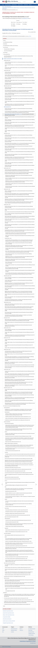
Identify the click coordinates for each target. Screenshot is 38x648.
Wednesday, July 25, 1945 (7, 275)
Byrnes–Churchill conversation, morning (18, 214)
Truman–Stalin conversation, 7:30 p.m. (20, 265)
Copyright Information (31, 633)
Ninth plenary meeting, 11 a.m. (19, 284)
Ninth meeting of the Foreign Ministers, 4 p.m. (19, 320)
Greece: (6, 480)
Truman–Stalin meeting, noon (19, 75)
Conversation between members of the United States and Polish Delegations (18, 352)
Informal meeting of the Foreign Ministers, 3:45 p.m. (18, 155)
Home (3, 628)
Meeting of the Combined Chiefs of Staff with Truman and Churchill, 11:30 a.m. (19, 246)
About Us (21, 628)
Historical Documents (14, 628)
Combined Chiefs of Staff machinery (14, 526)
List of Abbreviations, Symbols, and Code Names (10, 45)
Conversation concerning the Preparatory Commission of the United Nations (18, 300)
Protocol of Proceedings (19, 589)
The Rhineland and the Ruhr (13, 467)
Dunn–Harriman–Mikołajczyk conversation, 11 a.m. (20, 286)
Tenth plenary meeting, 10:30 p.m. (19, 335)
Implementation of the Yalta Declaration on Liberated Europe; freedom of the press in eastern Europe (19, 426)
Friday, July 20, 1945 (7, 133)
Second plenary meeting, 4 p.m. (19, 105)
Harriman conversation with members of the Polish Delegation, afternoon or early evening (19, 383)
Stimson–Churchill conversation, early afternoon (19, 78)
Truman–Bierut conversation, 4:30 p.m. (18, 254)
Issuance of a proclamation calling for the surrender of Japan (18, 541)
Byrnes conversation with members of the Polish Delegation (18, 268)
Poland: (6, 499)
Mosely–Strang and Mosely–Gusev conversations (19, 297)
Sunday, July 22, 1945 (7, 189)
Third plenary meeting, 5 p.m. (19, 126)
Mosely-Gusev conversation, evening (19, 236)
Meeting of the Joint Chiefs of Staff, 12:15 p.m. (19, 173)
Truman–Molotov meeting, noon (19, 340)
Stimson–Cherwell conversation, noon (19, 117)
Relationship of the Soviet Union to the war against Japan (19, 548)
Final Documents (6, 578)
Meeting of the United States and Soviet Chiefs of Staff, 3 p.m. (20, 304)
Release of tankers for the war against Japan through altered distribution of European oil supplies (18, 561)
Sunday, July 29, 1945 (7, 337)
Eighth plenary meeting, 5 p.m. (19, 257)
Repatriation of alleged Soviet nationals (15, 513)
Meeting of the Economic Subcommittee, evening (19, 166)
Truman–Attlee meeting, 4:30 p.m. (19, 343)
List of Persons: (5, 47)
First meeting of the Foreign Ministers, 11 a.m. (19, 91)
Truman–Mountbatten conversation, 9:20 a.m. (19, 278)
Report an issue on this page (6, 646)
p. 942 (30, 36)
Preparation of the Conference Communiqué (14, 576)
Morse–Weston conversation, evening (20, 271)
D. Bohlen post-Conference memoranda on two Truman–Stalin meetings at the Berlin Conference (19, 602)
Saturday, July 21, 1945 (7, 168)
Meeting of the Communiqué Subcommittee (19, 401)
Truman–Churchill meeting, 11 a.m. (19, 65)
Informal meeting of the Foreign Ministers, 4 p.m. (19, 225)
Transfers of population (19, 475)
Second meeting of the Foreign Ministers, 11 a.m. (19, 112)
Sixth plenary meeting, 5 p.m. (19, 200)
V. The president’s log (6, 54)
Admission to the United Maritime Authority (14, 494)
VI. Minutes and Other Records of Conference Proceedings (12, 58)
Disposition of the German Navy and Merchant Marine (19, 461)
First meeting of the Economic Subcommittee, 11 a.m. (19, 115)
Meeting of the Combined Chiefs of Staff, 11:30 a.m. (20, 219)
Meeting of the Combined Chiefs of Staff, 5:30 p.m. (18, 260)
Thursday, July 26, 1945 (7, 302)
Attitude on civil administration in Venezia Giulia (16, 531)
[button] (7, 5)
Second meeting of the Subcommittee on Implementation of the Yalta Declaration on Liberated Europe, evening (19, 274)
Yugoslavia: (6, 528)
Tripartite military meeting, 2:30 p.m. (19, 249)
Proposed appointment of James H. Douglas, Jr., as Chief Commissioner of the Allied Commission (20, 497)
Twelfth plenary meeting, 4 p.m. (19, 398)
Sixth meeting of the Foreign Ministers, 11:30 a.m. (20, 217)
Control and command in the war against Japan (16, 545)
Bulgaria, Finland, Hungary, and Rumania (11, 443)
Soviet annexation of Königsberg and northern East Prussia (19, 465)
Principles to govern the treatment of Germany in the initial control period (20, 454)
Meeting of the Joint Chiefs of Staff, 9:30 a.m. (19, 207)
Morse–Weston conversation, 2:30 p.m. (19, 222)
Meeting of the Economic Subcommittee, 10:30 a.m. (20, 138)
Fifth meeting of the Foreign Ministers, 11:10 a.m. (19, 194)
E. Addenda (17, 604)
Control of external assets (12, 450)
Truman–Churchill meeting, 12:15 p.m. (19, 197)
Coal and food (18, 472)
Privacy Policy (30, 630)
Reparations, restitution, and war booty (20, 456)
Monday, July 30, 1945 (7, 349)
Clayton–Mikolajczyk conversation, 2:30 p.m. (19, 330)
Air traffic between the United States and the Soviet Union (17, 515)
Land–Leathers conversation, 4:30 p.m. (19, 228)
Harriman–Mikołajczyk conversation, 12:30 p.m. (19, 395)
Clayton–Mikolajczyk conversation (19, 295)
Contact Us (21, 630)
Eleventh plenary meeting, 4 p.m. (19, 380)
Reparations (18, 436)
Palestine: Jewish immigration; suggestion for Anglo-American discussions (19, 570)
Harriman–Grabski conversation (19, 310)
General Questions (7, 407)
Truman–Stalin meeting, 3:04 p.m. (19, 102)
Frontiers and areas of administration (18, 504)
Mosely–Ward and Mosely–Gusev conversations (19, 367)
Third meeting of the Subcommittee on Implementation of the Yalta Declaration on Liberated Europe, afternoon (19, 307)
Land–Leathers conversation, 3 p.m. (20, 152)
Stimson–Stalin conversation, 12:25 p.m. (20, 289)
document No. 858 (26, 18)
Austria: (6, 431)
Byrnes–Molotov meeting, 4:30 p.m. (19, 354)
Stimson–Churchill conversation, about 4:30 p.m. (19, 179)
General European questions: (9, 423)
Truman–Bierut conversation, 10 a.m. (20, 390)
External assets (18, 458)
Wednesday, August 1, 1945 (8, 387)
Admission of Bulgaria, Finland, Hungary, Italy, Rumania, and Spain (18, 414)
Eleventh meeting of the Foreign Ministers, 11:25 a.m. (19, 393)
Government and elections (20, 483)
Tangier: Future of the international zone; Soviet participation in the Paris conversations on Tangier (19, 572)
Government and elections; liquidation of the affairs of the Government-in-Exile (19, 501)
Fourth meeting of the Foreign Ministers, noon (19, 170)
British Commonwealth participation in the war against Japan (19, 551)
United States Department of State (28, 641)
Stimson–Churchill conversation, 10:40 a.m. (18, 191)
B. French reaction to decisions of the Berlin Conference (16, 598)
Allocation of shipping (19, 524)
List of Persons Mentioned (8, 50)
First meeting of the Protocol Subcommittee (19, 313)
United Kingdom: (7, 518)
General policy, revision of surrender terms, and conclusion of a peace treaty (19, 489)
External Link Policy (31, 631)
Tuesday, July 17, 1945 (7, 70)
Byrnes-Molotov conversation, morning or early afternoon (19, 377)
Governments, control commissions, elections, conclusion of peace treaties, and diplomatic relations (19, 446)
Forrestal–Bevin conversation (19, 345)
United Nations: (7, 412)
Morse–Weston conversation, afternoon (18, 263)
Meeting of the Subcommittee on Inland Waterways (18, 326)
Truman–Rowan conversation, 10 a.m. (19, 372)
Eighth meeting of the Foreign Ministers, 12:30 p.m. (18, 292)
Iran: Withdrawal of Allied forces (20, 565)
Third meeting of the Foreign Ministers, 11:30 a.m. (20, 144)
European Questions (7, 421)
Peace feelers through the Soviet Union (18, 539)
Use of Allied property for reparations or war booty (19, 448)
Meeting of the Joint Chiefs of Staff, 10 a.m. (18, 63)
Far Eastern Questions (7, 533)
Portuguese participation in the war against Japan (16, 556)
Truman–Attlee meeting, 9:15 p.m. (19, 333)
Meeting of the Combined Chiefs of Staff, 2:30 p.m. (20, 68)
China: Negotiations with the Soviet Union (15, 535)
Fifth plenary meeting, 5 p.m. (19, 181)
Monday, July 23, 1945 (7, 204)
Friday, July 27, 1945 (7, 317)
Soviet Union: (7, 508)
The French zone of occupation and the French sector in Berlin (18, 469)
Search (3, 630)
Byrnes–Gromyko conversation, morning (18, 141)
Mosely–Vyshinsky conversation (19, 131)
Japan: (6, 536)
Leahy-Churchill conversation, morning (18, 243)
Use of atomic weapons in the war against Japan (16, 558)
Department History (14, 630)
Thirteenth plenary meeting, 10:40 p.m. (20, 404)
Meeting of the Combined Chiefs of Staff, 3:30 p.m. (18, 176)
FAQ (2, 631)
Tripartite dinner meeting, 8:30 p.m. (20, 128)
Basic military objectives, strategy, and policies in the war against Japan (19, 543)
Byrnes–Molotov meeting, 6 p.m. (19, 323)
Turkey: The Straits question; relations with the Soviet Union (17, 574)
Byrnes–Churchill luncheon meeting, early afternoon (18, 147)
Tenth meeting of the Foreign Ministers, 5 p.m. (19, 357)
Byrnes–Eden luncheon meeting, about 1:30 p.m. (19, 96)
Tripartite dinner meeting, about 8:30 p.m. (19, 184)
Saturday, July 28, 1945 (7, 327)
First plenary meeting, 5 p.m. (20, 84)
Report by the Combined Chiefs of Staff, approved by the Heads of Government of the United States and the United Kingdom (19, 580)
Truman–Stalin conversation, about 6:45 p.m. (19, 163)
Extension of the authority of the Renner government (20, 434)
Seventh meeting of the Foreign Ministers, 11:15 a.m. (19, 241)
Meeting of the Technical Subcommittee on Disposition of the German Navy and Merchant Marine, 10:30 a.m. (20, 374)
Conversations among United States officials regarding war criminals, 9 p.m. (18, 316)
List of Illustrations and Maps (7, 42)
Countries (12, 631)
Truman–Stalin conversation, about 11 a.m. (18, 281)
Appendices (5, 592)
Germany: (6, 452)
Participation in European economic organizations (16, 511)
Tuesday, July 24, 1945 (8, 238)
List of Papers (5, 52)
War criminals (18, 463)
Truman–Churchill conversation (19, 160)
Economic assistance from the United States (15, 506)
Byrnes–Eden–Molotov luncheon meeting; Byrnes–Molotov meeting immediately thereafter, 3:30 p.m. (19, 252)
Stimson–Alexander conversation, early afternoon (20, 120)
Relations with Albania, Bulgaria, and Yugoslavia (16, 485)
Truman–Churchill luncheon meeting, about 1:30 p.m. (18, 94)
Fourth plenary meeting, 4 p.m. (19, 158)
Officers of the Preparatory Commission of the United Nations (18, 418)
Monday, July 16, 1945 (7, 60)
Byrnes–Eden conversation (19, 211)
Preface (4, 40)
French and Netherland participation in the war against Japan (19, 555)
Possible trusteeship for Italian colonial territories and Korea (17, 416)
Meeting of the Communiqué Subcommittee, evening (18, 363)
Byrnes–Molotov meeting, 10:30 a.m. (20, 210)
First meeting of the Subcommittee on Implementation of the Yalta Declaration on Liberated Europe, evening (19, 202)
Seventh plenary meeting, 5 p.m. (19, 231)
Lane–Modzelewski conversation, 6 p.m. (20, 360)
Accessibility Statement (31, 628)
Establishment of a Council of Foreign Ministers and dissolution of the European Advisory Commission (18, 410)
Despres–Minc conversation (19, 347)
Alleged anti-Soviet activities (13, 441)
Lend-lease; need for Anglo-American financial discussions (18, 520)
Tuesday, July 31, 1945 (7, 369)
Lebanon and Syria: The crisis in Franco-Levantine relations (17, 567)
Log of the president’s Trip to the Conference (18, 56)
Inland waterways (18, 429)
